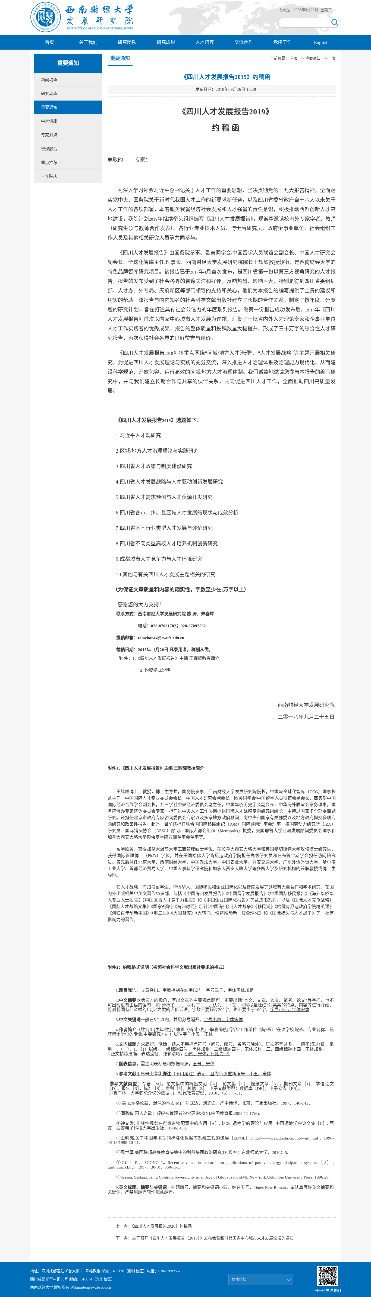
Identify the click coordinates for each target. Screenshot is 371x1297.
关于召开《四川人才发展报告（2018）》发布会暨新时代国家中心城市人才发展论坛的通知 (213, 1238)
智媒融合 (49, 149)
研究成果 (166, 42)
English (321, 42)
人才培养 (205, 42)
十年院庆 (49, 176)
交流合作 (243, 42)
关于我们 (88, 42)
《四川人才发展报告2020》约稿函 (162, 1226)
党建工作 (282, 42)
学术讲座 (49, 121)
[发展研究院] (82, 32)
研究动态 (49, 93)
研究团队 (127, 42)
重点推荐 (49, 162)
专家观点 (49, 135)
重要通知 (49, 107)
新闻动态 (49, 80)
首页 (49, 42)
